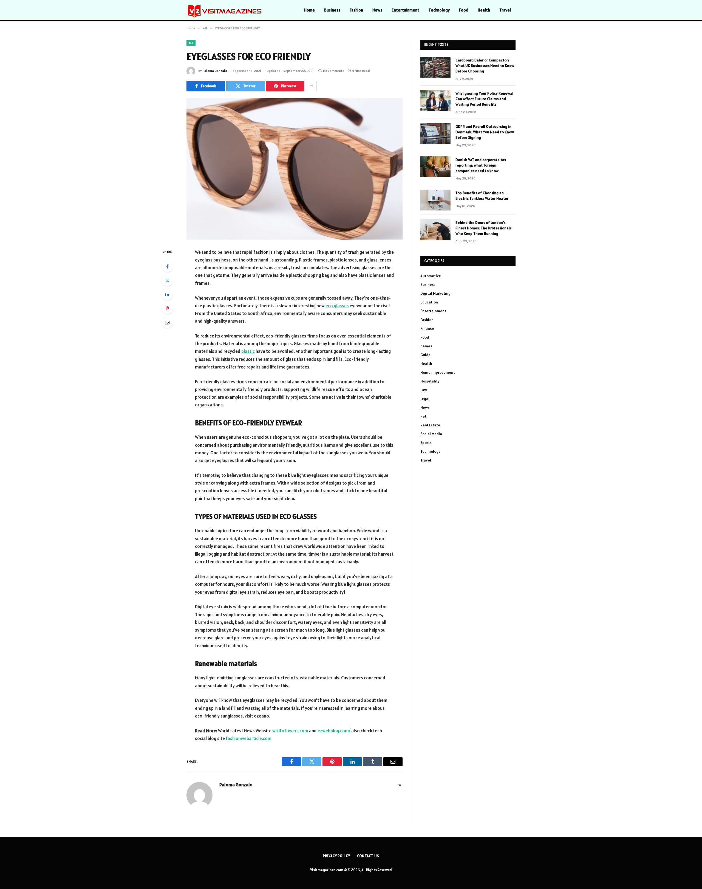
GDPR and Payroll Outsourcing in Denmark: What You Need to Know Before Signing (484, 132)
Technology (439, 10)
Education (429, 302)
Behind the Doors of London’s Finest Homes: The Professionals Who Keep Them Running (483, 228)
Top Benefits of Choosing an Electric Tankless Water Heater (481, 195)
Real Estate (430, 425)
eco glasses (337, 306)
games (426, 346)
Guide (425, 354)
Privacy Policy (336, 856)
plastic (248, 351)
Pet (423, 416)
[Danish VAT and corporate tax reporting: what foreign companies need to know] (435, 166)
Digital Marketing (435, 293)
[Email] (167, 322)
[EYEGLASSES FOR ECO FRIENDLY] (294, 169)
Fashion (356, 10)
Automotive (430, 275)
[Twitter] (167, 280)
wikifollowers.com (290, 731)
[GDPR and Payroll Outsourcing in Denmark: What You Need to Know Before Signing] (435, 133)
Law (423, 389)
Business (332, 10)
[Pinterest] (167, 308)
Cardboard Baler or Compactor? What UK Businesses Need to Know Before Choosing (484, 66)
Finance (427, 328)
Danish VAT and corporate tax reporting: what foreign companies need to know (480, 165)
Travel (505, 10)
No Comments (333, 71)
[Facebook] (167, 266)
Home (309, 10)
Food (463, 10)
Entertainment (405, 10)
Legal (424, 398)
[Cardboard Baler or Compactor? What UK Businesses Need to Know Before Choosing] (435, 67)
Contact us (368, 856)
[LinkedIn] (167, 294)
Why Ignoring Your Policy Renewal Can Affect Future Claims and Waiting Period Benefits (484, 99)
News (377, 10)
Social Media (431, 433)
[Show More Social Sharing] (311, 86)
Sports (425, 442)
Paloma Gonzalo (214, 71)
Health (484, 10)
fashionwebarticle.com (248, 738)
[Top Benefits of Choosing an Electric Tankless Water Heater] (435, 200)
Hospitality (430, 381)
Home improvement (437, 372)
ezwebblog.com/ (334, 731)
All (191, 43)
